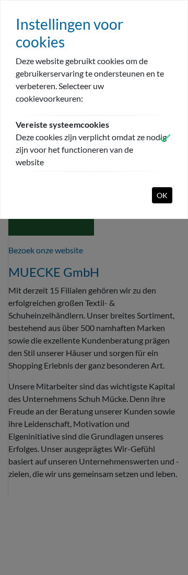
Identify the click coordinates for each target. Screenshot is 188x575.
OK (162, 195)
